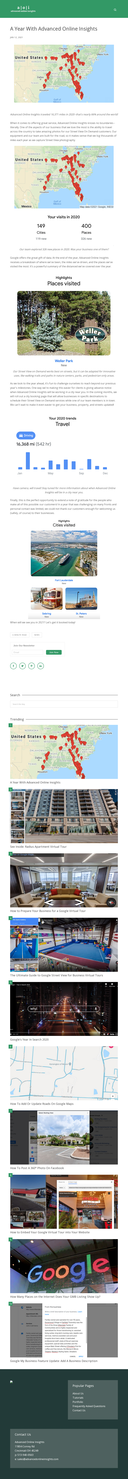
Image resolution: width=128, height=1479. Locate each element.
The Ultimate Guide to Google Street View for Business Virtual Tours (56, 975)
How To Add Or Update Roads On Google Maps (42, 1104)
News (36, 635)
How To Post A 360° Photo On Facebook (37, 1168)
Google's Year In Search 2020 (29, 1039)
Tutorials (78, 1397)
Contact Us (79, 1410)
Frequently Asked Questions (89, 1406)
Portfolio (78, 1402)
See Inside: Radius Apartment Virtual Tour (38, 846)
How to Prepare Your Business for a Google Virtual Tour (48, 911)
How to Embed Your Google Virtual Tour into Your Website (50, 1232)
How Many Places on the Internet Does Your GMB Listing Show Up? (55, 1296)
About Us (78, 1393)
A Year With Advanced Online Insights (35, 782)
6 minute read (20, 635)
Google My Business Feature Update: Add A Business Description (53, 1361)
